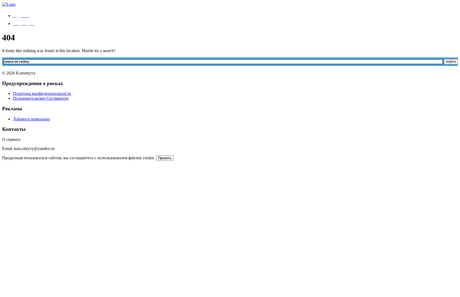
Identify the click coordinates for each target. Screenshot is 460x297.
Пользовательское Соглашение (41, 98)
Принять (164, 158)
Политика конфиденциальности (42, 93)
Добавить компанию (31, 119)
